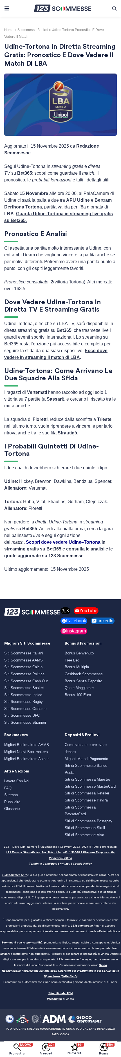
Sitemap (11, 795)
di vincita (60, 998)
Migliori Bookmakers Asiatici (27, 759)
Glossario (12, 809)
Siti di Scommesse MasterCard (90, 786)
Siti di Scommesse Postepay (88, 821)
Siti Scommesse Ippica (23, 695)
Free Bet (72, 660)
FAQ (8, 788)
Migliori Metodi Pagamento (86, 759)
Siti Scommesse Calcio (23, 667)
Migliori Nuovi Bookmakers (26, 752)
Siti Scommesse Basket (24, 688)
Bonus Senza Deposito (83, 681)
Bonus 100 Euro (78, 695)
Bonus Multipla (77, 667)
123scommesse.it (14, 874)
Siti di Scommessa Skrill (85, 828)
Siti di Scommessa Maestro (87, 779)
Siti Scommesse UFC (22, 715)
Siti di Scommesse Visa (84, 835)
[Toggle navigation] (6, 8)
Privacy (65, 863)
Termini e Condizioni (43, 863)
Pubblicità (12, 802)
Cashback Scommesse (84, 674)
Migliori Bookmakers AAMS (26, 745)
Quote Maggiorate (79, 688)
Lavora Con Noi (16, 781)
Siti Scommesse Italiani (23, 653)
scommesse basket (32, 30)
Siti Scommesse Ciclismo (25, 709)
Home (9, 30)
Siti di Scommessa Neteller (87, 793)
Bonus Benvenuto (79, 653)
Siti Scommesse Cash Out (26, 681)
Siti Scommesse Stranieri (25, 722)
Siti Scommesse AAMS (23, 660)
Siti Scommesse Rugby (23, 702)
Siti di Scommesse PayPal (87, 800)
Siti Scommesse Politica (24, 674)
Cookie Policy (82, 863)
